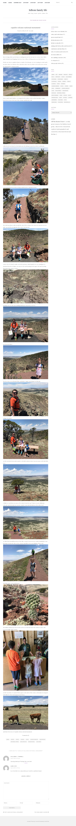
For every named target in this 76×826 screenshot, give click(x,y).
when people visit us (56, 63)
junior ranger (34, 739)
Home (4, 2)
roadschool (31, 741)
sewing (70, 97)
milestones (58, 90)
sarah (32, 30)
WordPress (46, 821)
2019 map (25, 2)
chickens (54, 79)
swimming (54, 99)
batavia (65, 74)
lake (53, 90)
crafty (66, 79)
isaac (27, 739)
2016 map (47, 2)
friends (63, 83)
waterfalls (67, 102)
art (56, 74)
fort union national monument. (13, 812)
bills (53, 76)
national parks (15, 741)
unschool (54, 102)
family (69, 81)
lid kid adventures (55, 40)
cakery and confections (56, 34)
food (58, 83)
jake (53, 88)
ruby (60, 97)
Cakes (10, 2)
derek (12, 739)
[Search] (72, 2)
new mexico (23, 741)
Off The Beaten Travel (57, 121)
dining (64, 81)
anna (8, 739)
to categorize (54, 60)
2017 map (40, 2)
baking (60, 74)
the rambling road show (38, 20)
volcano (39, 741)
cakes (63, 76)
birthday (58, 76)
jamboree (57, 88)
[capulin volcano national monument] (25, 44)
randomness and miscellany (57, 49)
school (65, 97)
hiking (22, 739)
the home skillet (55, 54)
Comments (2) (25, 735)
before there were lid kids (57, 31)
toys (65, 99)
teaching (60, 99)
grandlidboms (55, 86)
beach (70, 74)
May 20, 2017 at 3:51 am (15, 767)
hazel (17, 739)
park (61, 95)
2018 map (33, 2)
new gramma (55, 95)
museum (54, 92)
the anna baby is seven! (41, 812)
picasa (65, 95)
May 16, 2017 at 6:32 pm (15, 758)
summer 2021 (17, 2)
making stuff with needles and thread (60, 46)
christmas (60, 79)
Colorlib (37, 821)
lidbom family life (38, 10)
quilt (69, 95)
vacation (60, 102)
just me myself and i (56, 37)
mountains (42, 739)
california (68, 76)
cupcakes (54, 81)
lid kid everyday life (56, 43)
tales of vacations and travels (58, 51)
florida (54, 83)
